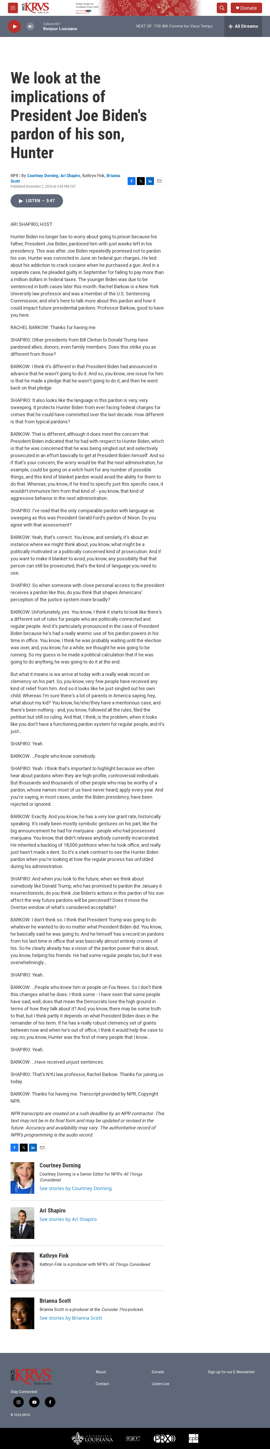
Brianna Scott (55, 1301)
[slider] (39, 26)
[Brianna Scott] (22, 1313)
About (101, 1372)
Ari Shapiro (70, 175)
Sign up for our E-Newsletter (231, 1372)
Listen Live (160, 1384)
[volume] (30, 26)
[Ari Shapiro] (22, 1223)
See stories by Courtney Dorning (76, 1188)
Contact (102, 1384)
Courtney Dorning (42, 175)
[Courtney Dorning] (22, 1178)
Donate (248, 8)
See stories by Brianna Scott (71, 1318)
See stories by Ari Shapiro (68, 1219)
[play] (14, 26)
